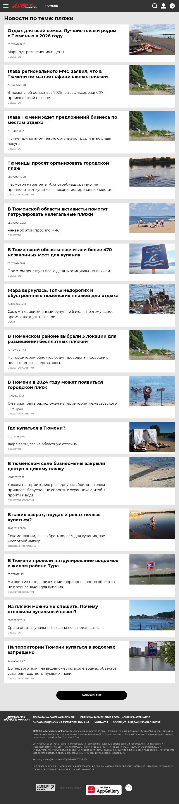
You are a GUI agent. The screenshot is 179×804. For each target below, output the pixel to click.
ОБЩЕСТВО (14, 57)
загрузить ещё (92, 695)
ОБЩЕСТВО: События (21, 195)
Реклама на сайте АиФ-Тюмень (54, 717)
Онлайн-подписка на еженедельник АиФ (61, 722)
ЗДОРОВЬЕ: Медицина (22, 546)
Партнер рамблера (70, 787)
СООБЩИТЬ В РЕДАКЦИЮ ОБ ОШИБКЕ (136, 722)
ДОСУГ (11, 322)
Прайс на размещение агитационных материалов (115, 717)
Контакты (101, 722)
